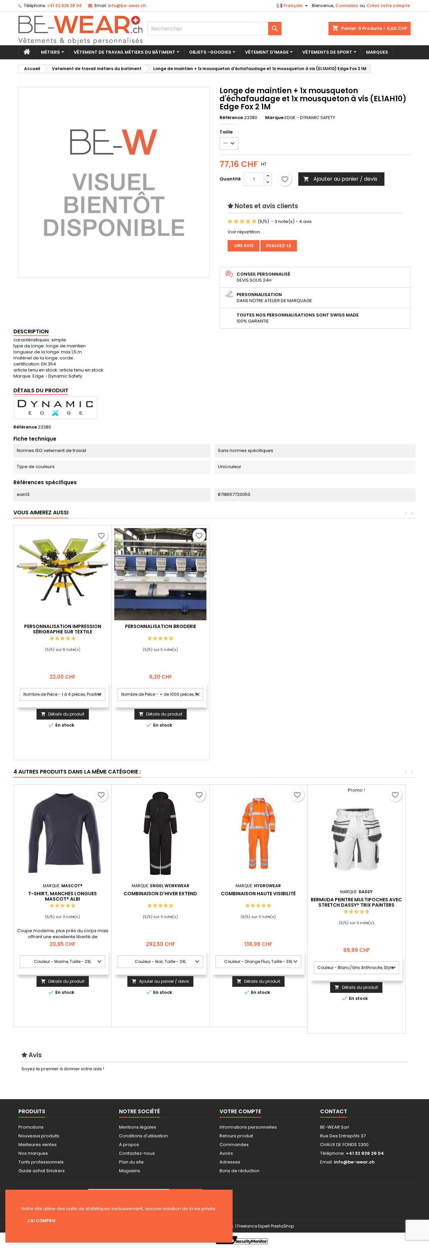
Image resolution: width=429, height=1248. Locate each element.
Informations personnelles (248, 1127)
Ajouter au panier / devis (340, 179)
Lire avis (243, 245)
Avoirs (226, 1153)
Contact (333, 1111)
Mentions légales (137, 1127)
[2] (236, 222)
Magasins (129, 1171)
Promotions (31, 1127)
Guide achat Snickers (41, 1171)
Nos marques (33, 1153)
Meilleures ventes (37, 1144)
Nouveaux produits (38, 1136)
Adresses (230, 1162)
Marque (274, 118)
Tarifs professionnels (41, 1162)
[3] (242, 222)
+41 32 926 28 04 (64, 5)
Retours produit (236, 1136)
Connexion (346, 5)
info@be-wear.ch (127, 5)
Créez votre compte (388, 5)
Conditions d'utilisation (143, 1136)
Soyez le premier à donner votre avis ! (62, 1069)
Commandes (234, 1144)
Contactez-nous (137, 1153)
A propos (129, 1144)
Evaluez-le (278, 245)
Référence (231, 118)
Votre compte (240, 1111)
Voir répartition (244, 232)
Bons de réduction (239, 1171)
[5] (254, 222)
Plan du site (131, 1162)
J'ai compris (41, 1221)
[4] (248, 222)
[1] (230, 222)
